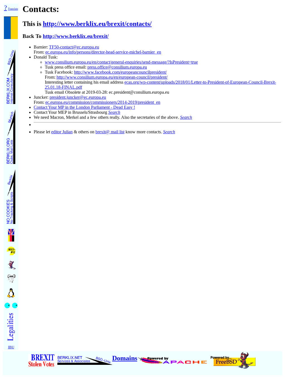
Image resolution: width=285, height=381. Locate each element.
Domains (124, 358)
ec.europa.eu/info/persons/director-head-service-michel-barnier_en (103, 52)
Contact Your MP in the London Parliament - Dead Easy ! (84, 107)
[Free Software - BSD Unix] (11, 263)
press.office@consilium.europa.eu (117, 67)
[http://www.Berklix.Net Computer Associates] (84, 358)
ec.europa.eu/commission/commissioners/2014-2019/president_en (102, 102)
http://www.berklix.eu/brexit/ (76, 36)
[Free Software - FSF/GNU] (11, 276)
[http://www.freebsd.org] (233, 358)
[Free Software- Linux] (11, 291)
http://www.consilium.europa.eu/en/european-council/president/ (112, 77)
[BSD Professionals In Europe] (11, 249)
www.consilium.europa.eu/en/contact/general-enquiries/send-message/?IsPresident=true (121, 62)
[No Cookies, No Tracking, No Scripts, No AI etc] (11, 195)
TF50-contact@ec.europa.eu (74, 47)
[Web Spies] (11, 304)
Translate (13, 9)
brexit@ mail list (109, 131)
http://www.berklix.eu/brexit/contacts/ (97, 23)
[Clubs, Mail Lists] (11, 135)
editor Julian (62, 131)
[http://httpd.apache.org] (173, 358)
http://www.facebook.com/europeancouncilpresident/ (120, 72)
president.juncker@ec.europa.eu (78, 97)
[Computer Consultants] (11, 75)
